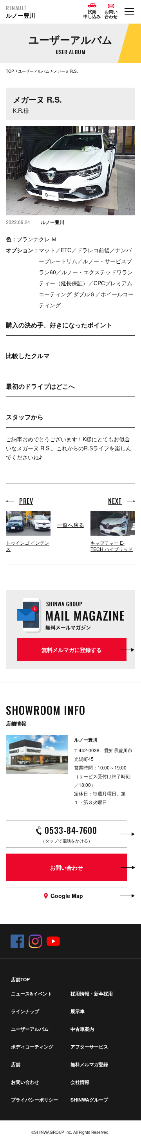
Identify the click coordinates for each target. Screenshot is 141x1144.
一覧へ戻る (70, 525)
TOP (10, 71)
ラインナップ (25, 1011)
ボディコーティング (32, 1046)
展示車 (77, 1011)
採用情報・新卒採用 (91, 993)
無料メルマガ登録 (89, 1064)
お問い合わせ (25, 1081)
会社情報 (79, 1081)
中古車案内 (82, 1028)
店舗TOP (20, 979)
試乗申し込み (92, 14)
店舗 (15, 1064)
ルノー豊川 (20, 12)
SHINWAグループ (89, 1099)
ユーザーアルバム (33, 71)
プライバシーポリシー (34, 1099)
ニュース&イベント (31, 993)
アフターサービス (89, 1046)
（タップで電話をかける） (69, 834)
